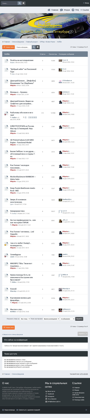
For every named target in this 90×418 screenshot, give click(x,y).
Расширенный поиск (23, 3)
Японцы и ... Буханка (18, 92)
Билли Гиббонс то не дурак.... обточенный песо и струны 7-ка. (22, 153)
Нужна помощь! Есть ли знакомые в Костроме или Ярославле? (21, 277)
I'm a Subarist (52, 399)
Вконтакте (51, 391)
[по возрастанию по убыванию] (67, 318)
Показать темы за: (13, 318)
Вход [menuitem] (87, 3)
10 (34, 117)
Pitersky (13, 291)
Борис (12, 62)
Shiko (14, 282)
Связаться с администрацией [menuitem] (29, 410)
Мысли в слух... (16, 309)
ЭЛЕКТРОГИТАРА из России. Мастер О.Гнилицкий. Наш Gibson (22, 128)
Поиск (20, 3)
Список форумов (18, 374)
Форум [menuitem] (67, 10)
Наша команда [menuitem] (9, 410)
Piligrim (13, 85)
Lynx (11, 204)
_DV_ (64, 220)
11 (36, 117)
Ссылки (86, 10)
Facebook (51, 394)
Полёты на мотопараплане (21, 60)
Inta (13, 74)
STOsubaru (66, 80)
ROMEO (13, 311)
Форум (76, 390)
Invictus (65, 92)
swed (12, 256)
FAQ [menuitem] (77, 10)
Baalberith (66, 199)
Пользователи (79, 397)
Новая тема (9, 47)
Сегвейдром (15, 255)
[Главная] (45, 27)
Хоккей (13, 289)
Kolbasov (65, 309)
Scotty (14, 213)
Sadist (14, 117)
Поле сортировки (37, 318)
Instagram (51, 396)
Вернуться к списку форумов (13, 334)
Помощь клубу (79, 400)
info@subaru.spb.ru (54, 401)
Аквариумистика (17, 211)
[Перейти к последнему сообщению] (67, 60)
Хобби (7, 54)
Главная (54, 10)
